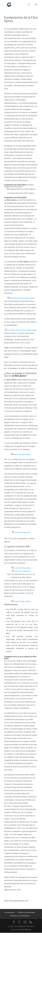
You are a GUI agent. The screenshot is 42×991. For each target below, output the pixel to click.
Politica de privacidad (26, 912)
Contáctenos (9, 912)
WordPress (26, 930)
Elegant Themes (26, 926)
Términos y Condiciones (20, 916)
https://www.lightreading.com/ (16, 901)
